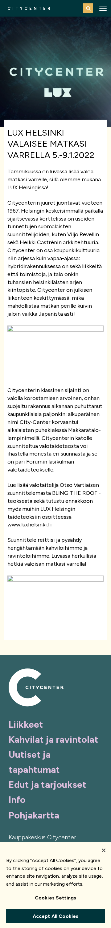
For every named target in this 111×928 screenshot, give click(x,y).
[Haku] (88, 8)
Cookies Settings (55, 898)
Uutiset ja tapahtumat (34, 762)
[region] (55, 885)
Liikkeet (26, 724)
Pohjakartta (34, 815)
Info (17, 799)
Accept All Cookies (56, 916)
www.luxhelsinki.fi (29, 524)
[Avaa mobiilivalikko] (103, 8)
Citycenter (29, 8)
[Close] (103, 850)
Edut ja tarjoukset (47, 784)
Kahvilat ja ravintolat (53, 739)
